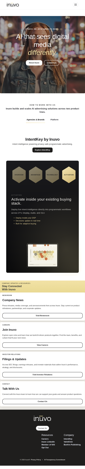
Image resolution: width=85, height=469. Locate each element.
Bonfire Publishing (72, 445)
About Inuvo (34, 63)
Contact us (51, 63)
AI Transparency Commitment (54, 460)
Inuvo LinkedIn (48, 442)
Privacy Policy (36, 460)
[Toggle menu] (75, 4)
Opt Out (45, 448)
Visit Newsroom (42, 316)
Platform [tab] (54, 120)
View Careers (42, 345)
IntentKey (68, 439)
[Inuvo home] (13, 4)
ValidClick (68, 442)
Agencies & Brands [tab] (35, 120)
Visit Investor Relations (42, 375)
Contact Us (42, 401)
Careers (45, 439)
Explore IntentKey (42, 150)
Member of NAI (48, 445)
